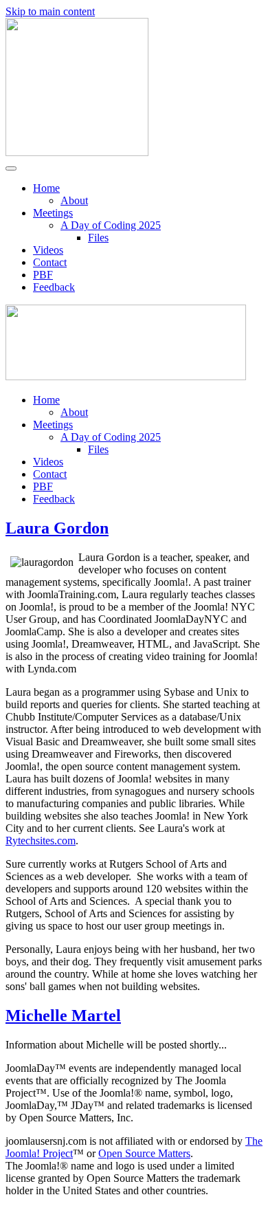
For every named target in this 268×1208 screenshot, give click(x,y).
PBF (43, 275)
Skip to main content (50, 11)
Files (98, 237)
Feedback (54, 287)
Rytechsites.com (40, 840)
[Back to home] (76, 152)
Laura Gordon (57, 528)
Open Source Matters (144, 1153)
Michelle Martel (63, 1015)
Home (46, 188)
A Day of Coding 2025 (110, 225)
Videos (48, 250)
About (74, 200)
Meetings (53, 213)
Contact (50, 262)
